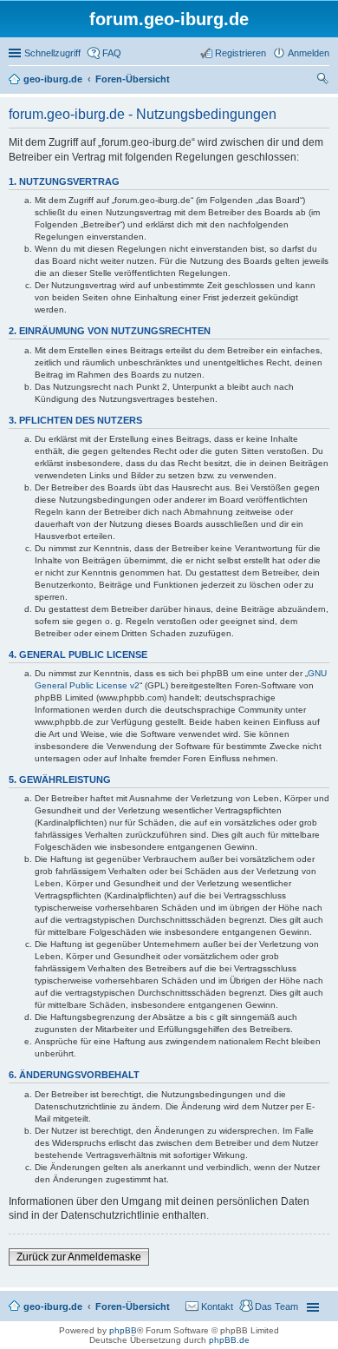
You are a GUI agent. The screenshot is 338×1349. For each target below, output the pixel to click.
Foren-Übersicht (132, 1306)
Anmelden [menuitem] (308, 53)
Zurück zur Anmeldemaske (78, 1257)
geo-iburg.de (52, 1306)
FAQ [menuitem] (111, 53)
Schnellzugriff (52, 53)
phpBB (123, 1330)
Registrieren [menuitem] (240, 53)
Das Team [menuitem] (276, 1306)
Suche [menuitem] (324, 81)
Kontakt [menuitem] (217, 1306)
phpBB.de (229, 1340)
